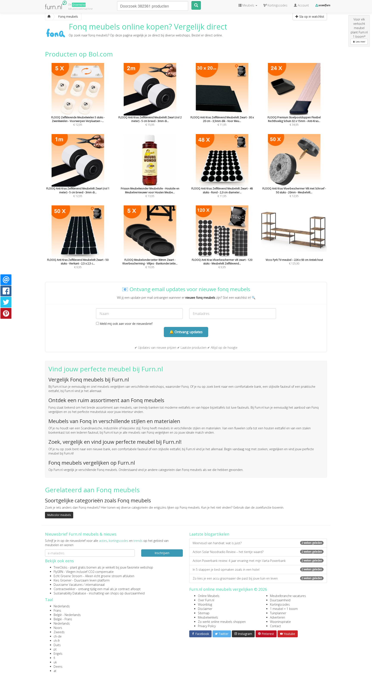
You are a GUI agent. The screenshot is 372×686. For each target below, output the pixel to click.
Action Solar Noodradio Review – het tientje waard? (257, 552)
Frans (57, 610)
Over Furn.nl (206, 600)
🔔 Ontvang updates (186, 332)
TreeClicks (60, 567)
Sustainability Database (70, 593)
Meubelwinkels (208, 617)
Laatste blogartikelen (209, 534)
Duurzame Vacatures (68, 585)
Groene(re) (78, 4)
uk (55, 662)
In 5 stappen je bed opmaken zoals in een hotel (257, 569)
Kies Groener (62, 580)
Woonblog (205, 604)
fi (54, 658)
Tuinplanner (278, 613)
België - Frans (63, 619)
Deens (58, 666)
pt (55, 649)
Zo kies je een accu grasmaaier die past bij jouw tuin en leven (257, 578)
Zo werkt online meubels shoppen (222, 622)
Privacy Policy (207, 626)
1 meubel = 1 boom (284, 609)
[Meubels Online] (49, 16)
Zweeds (59, 632)
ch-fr (57, 641)
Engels (58, 654)
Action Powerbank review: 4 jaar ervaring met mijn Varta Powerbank (257, 561)
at (55, 671)
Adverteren (277, 617)
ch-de (58, 636)
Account (303, 5)
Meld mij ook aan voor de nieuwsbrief (125, 324)
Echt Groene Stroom (68, 576)
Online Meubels (208, 596)
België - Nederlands (67, 615)
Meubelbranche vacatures (288, 596)
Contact (275, 626)
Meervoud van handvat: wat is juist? (257, 543)
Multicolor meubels (59, 515)
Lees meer (360, 41)
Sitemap (203, 613)
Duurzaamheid (280, 600)
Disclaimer (205, 609)
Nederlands (62, 606)
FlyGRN (58, 572)
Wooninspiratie (280, 622)
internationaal (95, 585)
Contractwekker (64, 589)
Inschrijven (162, 553)
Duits (57, 645)
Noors (58, 628)
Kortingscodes (280, 604)
